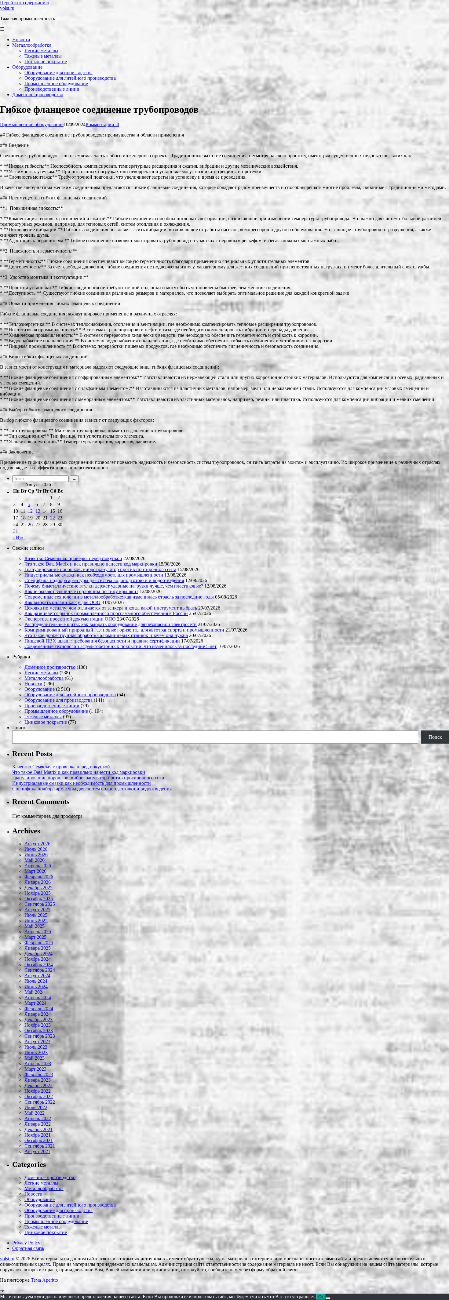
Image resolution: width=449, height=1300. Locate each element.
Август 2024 (37, 975)
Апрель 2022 (37, 1118)
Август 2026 (37, 843)
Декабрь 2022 (38, 1085)
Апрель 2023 (37, 1063)
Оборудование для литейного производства (70, 694)
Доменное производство (49, 667)
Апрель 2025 (37, 931)
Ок (320, 1297)
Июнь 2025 (36, 920)
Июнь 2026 (36, 854)
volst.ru (7, 8)
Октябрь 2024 (38, 964)
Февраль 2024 (38, 1008)
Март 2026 (35, 871)
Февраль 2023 (38, 1074)
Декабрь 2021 (38, 1129)
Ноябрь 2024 (37, 959)
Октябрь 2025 (38, 898)
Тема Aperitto (44, 1280)
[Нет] (328, 1298)
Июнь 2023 (36, 1052)
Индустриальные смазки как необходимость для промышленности (93, 574)
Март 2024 (35, 1003)
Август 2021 (37, 1151)
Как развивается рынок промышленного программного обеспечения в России (106, 613)
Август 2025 (37, 909)
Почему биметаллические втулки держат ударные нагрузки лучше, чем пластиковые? (113, 585)
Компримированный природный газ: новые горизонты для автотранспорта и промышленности (124, 629)
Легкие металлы (41, 672)
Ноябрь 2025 (37, 893)
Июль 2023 (35, 1047)
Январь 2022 (37, 1124)
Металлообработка (44, 678)
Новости (33, 683)
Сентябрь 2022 (39, 1102)
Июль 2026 (35, 849)
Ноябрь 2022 (37, 1091)
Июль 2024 (35, 981)
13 (37, 511)
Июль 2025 (35, 915)
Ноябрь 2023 (37, 1025)
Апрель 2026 (37, 865)
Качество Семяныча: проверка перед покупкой (73, 558)
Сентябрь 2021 (39, 1146)
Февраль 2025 (38, 942)
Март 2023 (35, 1069)
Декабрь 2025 (38, 887)
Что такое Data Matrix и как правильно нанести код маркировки (90, 563)
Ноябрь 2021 (37, 1135)
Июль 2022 (35, 1107)
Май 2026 (34, 860)
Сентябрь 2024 (39, 970)
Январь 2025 (37, 948)
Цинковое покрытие (45, 722)
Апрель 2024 (37, 997)
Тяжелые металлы (43, 716)
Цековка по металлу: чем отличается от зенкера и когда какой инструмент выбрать (110, 607)
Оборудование (39, 689)
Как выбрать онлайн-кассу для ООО (62, 602)
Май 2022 (34, 1113)
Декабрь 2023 (38, 1019)
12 (30, 511)
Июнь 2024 (36, 986)
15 (52, 511)
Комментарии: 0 (102, 124)
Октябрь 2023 (38, 1030)
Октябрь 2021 (38, 1140)
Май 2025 (34, 926)
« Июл (19, 537)
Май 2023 (34, 1058)
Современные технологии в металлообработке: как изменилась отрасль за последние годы (119, 596)
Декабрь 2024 (38, 953)
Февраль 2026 (38, 876)
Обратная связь (28, 1248)
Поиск (19, 727)
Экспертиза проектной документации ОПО (70, 618)
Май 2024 (34, 992)
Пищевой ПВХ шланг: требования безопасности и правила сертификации (102, 640)
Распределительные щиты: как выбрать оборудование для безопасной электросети (110, 624)
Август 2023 (37, 1041)
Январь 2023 (37, 1080)
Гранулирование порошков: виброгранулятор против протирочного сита (100, 569)
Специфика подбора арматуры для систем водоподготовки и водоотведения (104, 580)
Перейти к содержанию (24, 2)
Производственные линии (51, 705)
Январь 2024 (37, 1014)
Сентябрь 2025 (39, 904)
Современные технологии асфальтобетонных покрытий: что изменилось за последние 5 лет (120, 646)
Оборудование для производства (58, 700)
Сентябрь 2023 (39, 1036)
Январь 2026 (37, 882)
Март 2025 (35, 937)
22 (52, 517)
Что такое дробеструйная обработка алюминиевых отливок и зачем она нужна (106, 635)
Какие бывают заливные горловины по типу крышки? (81, 591)
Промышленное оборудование (32, 124)
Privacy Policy (26, 1242)
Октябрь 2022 (38, 1096)
